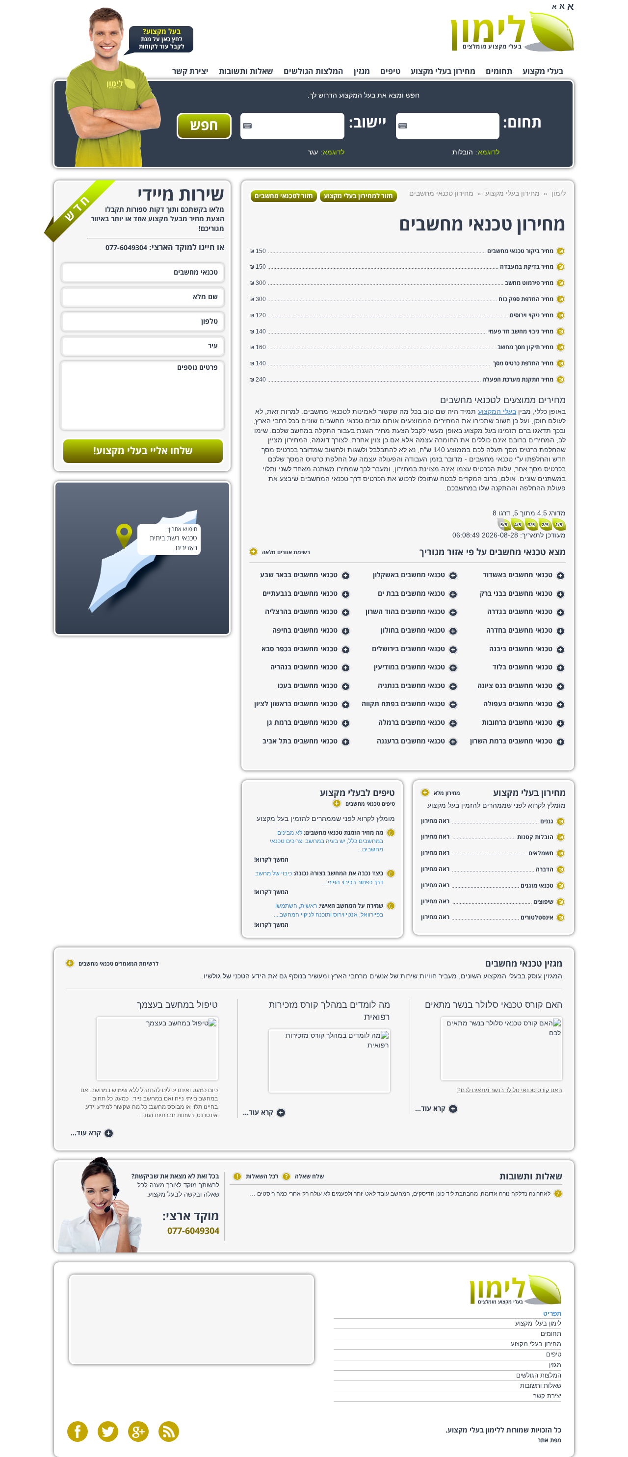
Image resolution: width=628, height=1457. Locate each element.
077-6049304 (193, 1231)
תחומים (499, 72)
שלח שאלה (304, 1176)
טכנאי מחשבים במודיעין (409, 667)
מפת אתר (549, 1440)
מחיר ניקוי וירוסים (531, 315)
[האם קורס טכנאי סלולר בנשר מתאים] (488, 1051)
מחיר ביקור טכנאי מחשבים (520, 251)
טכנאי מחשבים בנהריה (304, 667)
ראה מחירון (435, 821)
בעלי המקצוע (497, 411)
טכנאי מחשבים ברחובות (517, 722)
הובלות (462, 152)
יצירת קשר (190, 72)
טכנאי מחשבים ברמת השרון (511, 741)
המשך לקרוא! (271, 860)
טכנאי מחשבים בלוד (522, 667)
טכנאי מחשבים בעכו (308, 686)
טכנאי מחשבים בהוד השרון (405, 612)
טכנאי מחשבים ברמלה (411, 722)
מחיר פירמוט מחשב (529, 283)
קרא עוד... (435, 1109)
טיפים (390, 72)
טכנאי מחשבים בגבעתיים (300, 593)
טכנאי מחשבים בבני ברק (516, 593)
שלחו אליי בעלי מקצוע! (143, 451)
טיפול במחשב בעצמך (177, 1005)
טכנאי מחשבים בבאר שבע (299, 575)
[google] (138, 1431)
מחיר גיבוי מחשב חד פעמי (520, 331)
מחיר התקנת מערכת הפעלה (517, 379)
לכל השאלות (257, 1176)
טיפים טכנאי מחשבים (365, 804)
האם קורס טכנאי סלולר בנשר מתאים (493, 1005)
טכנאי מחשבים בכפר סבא (300, 649)
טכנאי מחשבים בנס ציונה (514, 686)
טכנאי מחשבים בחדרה (519, 630)
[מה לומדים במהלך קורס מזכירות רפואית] (316, 1064)
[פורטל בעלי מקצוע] (512, 31)
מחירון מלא (441, 793)
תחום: (526, 123)
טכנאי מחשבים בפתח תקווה (403, 704)
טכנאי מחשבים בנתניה (411, 686)
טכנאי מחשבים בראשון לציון (296, 704)
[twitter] (108, 1431)
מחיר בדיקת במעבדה (526, 267)
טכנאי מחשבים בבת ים (411, 593)
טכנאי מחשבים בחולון (413, 630)
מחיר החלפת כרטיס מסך (523, 363)
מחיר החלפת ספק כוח (525, 299)
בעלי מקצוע (543, 72)
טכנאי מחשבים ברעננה (411, 741)
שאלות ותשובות (246, 72)
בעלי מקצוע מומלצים (492, 47)
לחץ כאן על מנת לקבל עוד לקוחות (161, 39)
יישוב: (371, 123)
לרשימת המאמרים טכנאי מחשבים (113, 963)
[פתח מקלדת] (402, 125)
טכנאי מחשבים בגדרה (519, 612)
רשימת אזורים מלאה (280, 552)
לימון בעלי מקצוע (538, 1323)
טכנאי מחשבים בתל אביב (300, 741)
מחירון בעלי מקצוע (443, 72)
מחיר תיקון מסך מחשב (525, 347)
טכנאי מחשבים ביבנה (520, 649)
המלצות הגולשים (313, 72)
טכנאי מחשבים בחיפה (305, 630)
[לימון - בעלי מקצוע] (515, 1289)
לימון (558, 193)
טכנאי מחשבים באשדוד (517, 575)
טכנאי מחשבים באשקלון (409, 575)
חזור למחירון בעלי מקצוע (358, 196)
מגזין (362, 72)
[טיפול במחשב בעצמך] (144, 1051)
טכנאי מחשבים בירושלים (408, 649)
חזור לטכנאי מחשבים (284, 196)
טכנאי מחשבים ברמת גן (302, 722)
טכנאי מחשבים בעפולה (517, 704)
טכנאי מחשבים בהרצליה (301, 612)
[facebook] (77, 1431)
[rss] (168, 1431)
